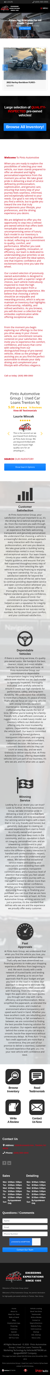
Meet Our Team (14, 1292)
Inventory (13, 1306)
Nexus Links (36, 1315)
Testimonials (36, 1292)
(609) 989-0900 (41, 1)
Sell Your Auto (14, 1315)
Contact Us (36, 1297)
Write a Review (36, 1294)
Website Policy (36, 1303)
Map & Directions (36, 1300)
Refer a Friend (14, 1294)
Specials (14, 1309)
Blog (14, 1297)
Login (9, 1)
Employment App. (13, 1300)
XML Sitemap (36, 1312)
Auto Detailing (14, 1312)
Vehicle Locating (36, 1286)
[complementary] (42, 1367)
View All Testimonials (25, 387)
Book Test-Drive (36, 1289)
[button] (8, 410)
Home (14, 1286)
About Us (14, 1289)
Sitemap (36, 1309)
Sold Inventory (36, 1306)
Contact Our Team (25, 1227)
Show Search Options (25, 444)
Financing (13, 1303)
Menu (45, 8)
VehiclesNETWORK (35, 1327)
